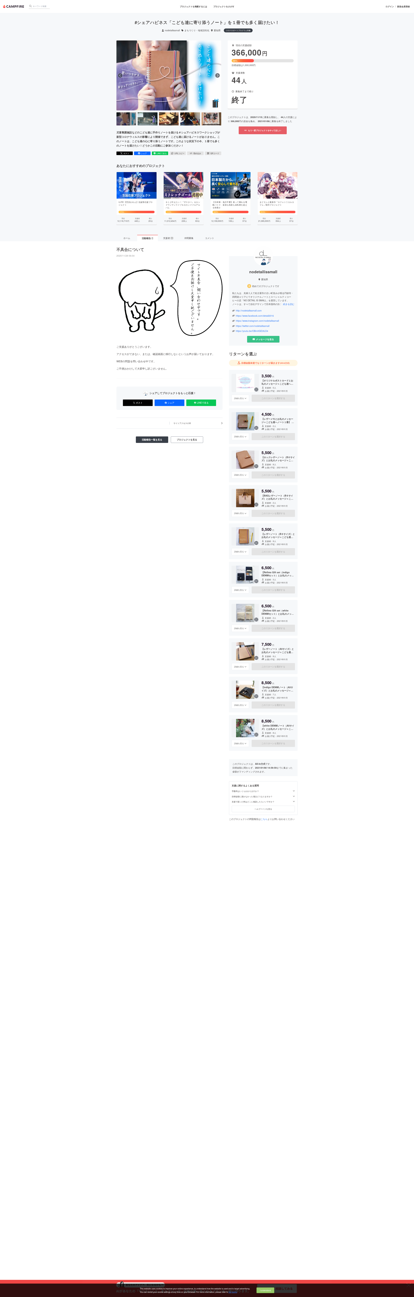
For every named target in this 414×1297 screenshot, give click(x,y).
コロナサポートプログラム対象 (238, 30)
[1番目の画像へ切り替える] (126, 119)
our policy (233, 1292)
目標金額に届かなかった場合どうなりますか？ (252, 796)
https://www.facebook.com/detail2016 (255, 315)
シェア (144, 153)
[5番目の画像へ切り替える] (211, 119)
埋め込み (197, 153)
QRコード (214, 153)
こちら (264, 819)
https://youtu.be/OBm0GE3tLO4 (252, 331)
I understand (265, 1290)
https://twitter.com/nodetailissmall (252, 325)
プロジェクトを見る (187, 439)
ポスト (126, 153)
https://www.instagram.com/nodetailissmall (257, 320)
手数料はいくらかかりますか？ (245, 791)
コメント (209, 238)
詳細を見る (239, 398)
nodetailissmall (172, 30)
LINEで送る (162, 153)
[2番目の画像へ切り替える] (147, 119)
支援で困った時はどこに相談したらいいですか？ (253, 801)
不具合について (130, 249)
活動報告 (147, 238)
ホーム (126, 238)
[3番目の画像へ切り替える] (169, 119)
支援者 (168, 238)
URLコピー (179, 153)
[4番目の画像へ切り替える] (190, 119)
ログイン (390, 6)
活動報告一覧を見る (152, 439)
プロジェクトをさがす (223, 6)
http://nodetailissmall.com (249, 310)
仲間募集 (188, 238)
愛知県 (217, 30)
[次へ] (217, 75)
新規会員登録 (403, 6)
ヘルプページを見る (263, 808)
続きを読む (288, 304)
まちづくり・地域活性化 (196, 30)
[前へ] (120, 75)
